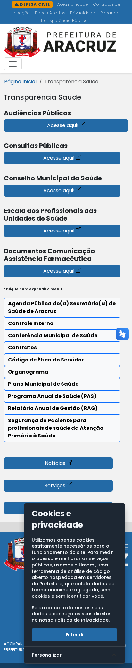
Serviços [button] (55, 485)
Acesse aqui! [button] (62, 125)
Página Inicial (20, 81)
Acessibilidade (73, 4)
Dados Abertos (50, 13)
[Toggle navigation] (13, 63)
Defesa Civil (34, 4)
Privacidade (83, 13)
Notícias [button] (55, 463)
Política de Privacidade (82, 620)
